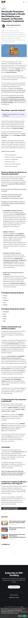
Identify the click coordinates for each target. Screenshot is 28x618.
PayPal (4, 140)
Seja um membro (14, 595)
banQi (17, 427)
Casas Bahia (4, 427)
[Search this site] (23, 2)
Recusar (20, 616)
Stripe (4, 314)
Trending (3, 8)
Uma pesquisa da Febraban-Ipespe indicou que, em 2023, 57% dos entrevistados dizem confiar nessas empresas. (13, 90)
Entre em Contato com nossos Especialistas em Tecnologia (10, 508)
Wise (4, 321)
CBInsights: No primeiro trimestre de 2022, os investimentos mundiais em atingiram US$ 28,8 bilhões (13, 203)
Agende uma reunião (14, 597)
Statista (22, 370)
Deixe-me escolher (5, 616)
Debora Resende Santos (13, 25)
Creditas (5, 304)
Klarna (5, 318)
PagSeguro (6, 300)
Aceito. (24, 616)
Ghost (22, 606)
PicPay (5, 298)
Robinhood (6, 311)
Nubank (5, 295)
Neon (4, 302)
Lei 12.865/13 (9, 436)
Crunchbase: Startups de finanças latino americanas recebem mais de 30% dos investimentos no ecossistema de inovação (12, 196)
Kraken (5, 316)
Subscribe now (15, 587)
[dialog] (14, 612)
